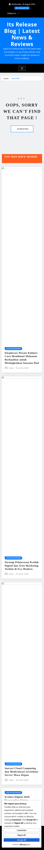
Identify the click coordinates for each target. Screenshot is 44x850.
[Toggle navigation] (22, 68)
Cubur (11, 368)
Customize (21, 830)
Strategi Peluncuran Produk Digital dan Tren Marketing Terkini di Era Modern (22, 565)
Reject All (21, 835)
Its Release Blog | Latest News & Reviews (22, 34)
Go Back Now (22, 129)
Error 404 (15, 78)
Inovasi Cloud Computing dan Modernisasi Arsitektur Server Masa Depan (21, 771)
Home (6, 78)
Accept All (21, 840)
